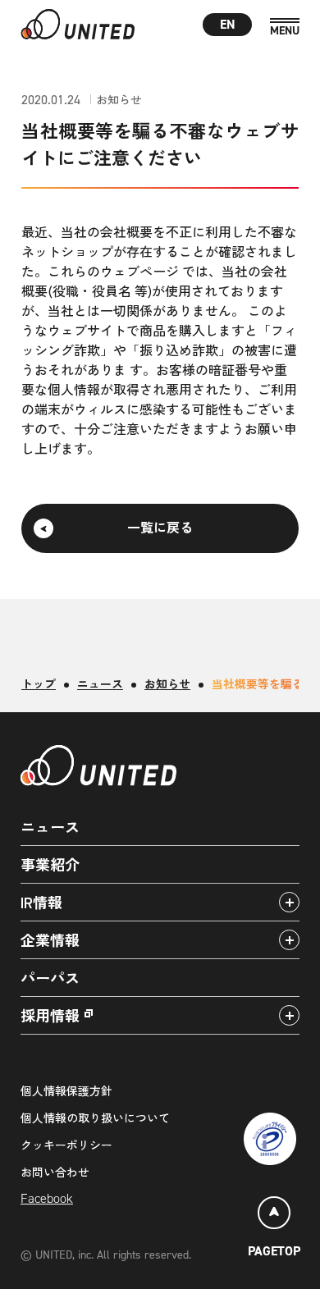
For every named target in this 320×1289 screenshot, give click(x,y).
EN (227, 24)
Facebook (47, 1198)
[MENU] (285, 27)
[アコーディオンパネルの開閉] (289, 902)
